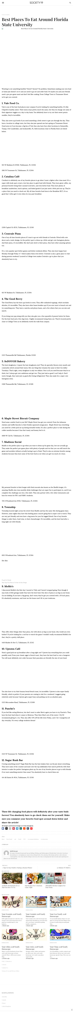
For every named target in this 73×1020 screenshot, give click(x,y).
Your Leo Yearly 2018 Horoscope (58, 915)
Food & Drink (6, 14)
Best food (9, 839)
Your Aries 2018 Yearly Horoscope (34, 948)
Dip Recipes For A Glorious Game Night (33, 886)
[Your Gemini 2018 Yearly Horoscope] (36, 902)
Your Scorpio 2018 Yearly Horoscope (11, 915)
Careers (4, 964)
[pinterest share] (13, 828)
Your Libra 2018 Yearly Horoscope (10, 948)
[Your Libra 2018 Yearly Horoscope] (12, 935)
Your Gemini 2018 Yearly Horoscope (35, 915)
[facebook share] (3, 828)
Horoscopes (5, 910)
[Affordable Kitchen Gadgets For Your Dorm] (55, 878)
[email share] (10, 828)
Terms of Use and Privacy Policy (10, 971)
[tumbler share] (28, 828)
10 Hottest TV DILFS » (64, 868)
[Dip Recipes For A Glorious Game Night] (35, 878)
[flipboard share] (31, 828)
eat (15, 839)
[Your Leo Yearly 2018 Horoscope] (60, 902)
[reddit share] (24, 828)
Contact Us (5, 968)
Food (19, 839)
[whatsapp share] (21, 828)
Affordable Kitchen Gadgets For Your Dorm (55, 886)
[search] (70, 3)
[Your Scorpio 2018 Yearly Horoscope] (12, 902)
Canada (4, 1000)
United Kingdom (6, 1006)
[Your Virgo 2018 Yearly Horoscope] (60, 935)
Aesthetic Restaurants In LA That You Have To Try (10, 886)
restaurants (44, 839)
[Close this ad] (72, 1010)
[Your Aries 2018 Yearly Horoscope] (36, 935)
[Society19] (36, 3)
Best (3, 839)
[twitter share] (6, 828)
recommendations (33, 839)
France (4, 1003)
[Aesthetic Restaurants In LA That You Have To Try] (12, 878)
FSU (24, 839)
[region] (36, 148)
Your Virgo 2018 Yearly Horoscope (59, 948)
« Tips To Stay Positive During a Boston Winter (17, 868)
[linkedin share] (17, 828)
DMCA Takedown (7, 961)
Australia (4, 997)
